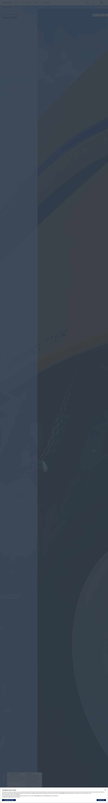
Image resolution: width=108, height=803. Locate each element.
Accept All (101, 800)
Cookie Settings (8, 800)
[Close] (105, 790)
